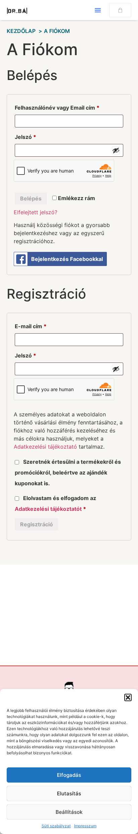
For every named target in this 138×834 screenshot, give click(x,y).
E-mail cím (42, 325)
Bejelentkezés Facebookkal (67, 259)
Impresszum (85, 825)
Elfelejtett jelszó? (35, 212)
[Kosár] (120, 10)
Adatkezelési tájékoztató (45, 446)
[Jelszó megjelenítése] (116, 150)
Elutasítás (69, 793)
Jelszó (37, 135)
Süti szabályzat (56, 825)
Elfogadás (69, 775)
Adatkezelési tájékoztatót (48, 508)
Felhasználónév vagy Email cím (68, 106)
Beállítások (69, 812)
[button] (128, 697)
